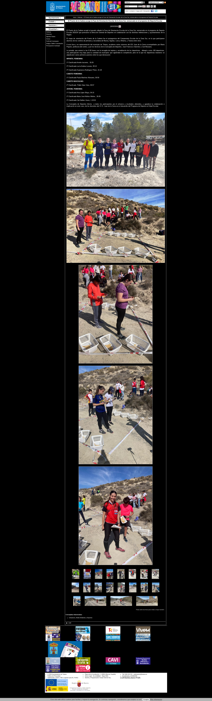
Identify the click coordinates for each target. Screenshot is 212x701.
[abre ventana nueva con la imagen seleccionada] (75, 574)
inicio (127, 11)
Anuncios (49, 34)
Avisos (48, 39)
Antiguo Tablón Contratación (54, 43)
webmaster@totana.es (140, 674)
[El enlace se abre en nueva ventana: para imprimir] (120, 26)
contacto (132, 11)
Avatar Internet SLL (105, 677)
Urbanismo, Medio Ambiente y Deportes (80, 617)
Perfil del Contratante (52, 41)
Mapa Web (105, 676)
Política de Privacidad (53, 676)
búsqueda (147, 11)
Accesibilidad (97, 676)
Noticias (48, 32)
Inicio (75, 17)
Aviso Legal (88, 676)
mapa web (139, 11)
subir (69, 623)
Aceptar (146, 699)
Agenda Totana (50, 36)
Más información (156, 699)
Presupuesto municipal (53, 45)
